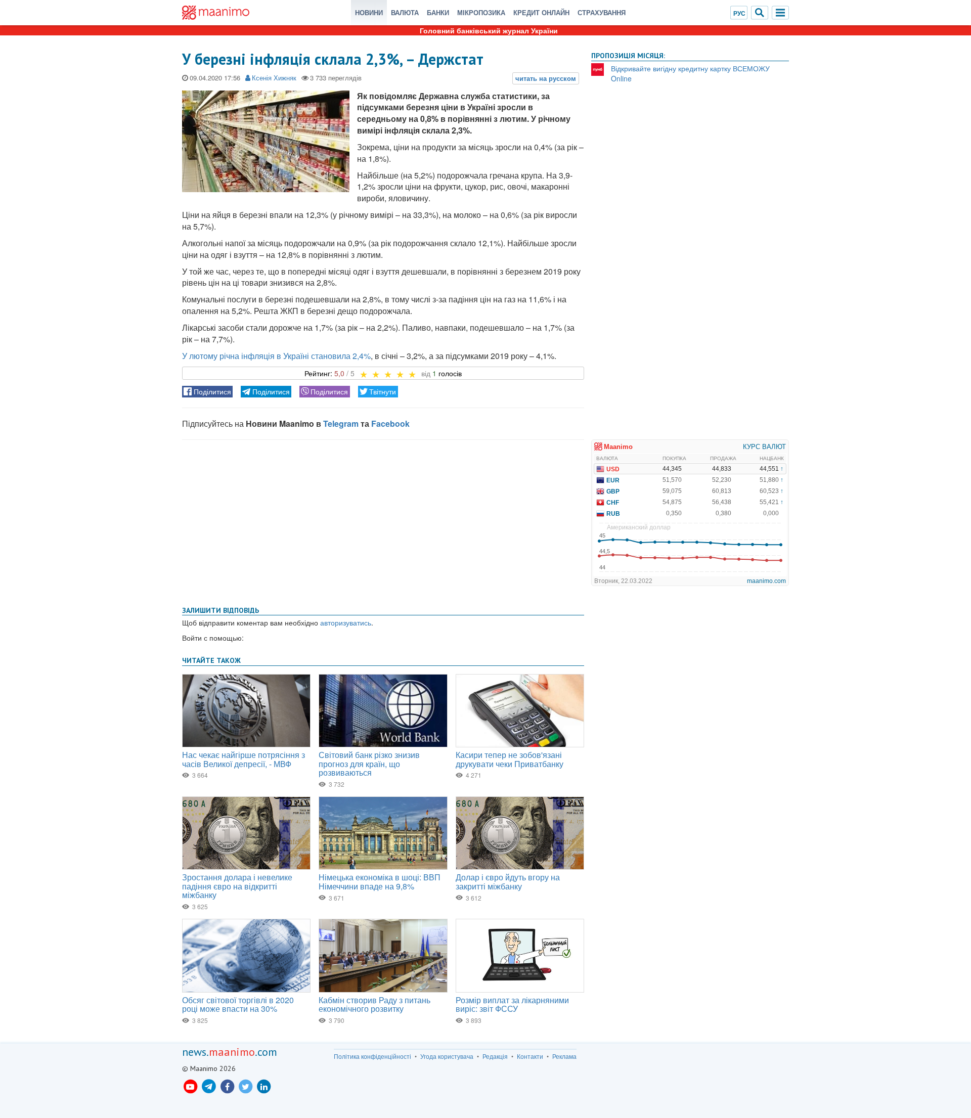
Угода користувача (446, 1056)
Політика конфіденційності (372, 1056)
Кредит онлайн (541, 12)
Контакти (530, 1056)
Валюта (405, 12)
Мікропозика (481, 12)
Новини (369, 12)
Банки (438, 12)
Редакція (495, 1056)
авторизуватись (345, 622)
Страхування (602, 12)
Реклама (564, 1056)
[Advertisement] (383, 521)
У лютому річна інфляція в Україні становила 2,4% (276, 356)
